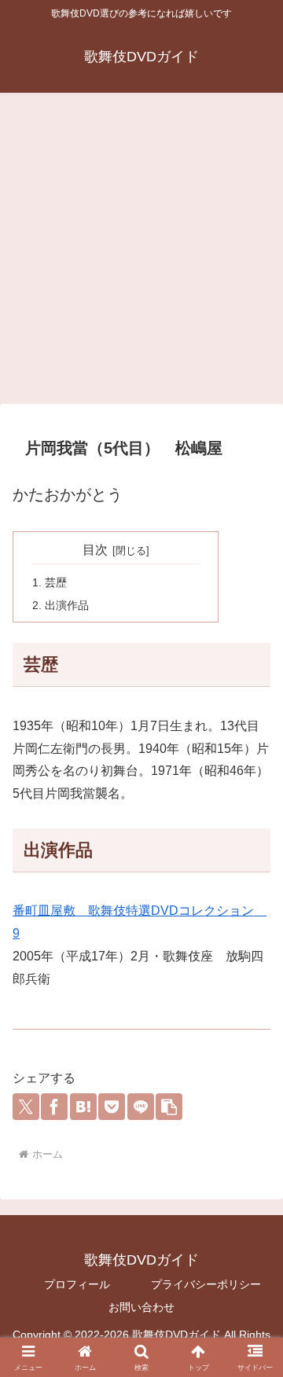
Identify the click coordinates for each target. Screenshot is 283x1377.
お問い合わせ (141, 1307)
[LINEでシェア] (140, 1106)
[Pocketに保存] (111, 1106)
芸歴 (56, 582)
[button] (169, 1106)
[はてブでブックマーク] (83, 1106)
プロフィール (77, 1284)
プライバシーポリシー (206, 1284)
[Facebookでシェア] (54, 1106)
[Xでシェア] (26, 1106)
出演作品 (67, 605)
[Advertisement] (141, 253)
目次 (95, 549)
